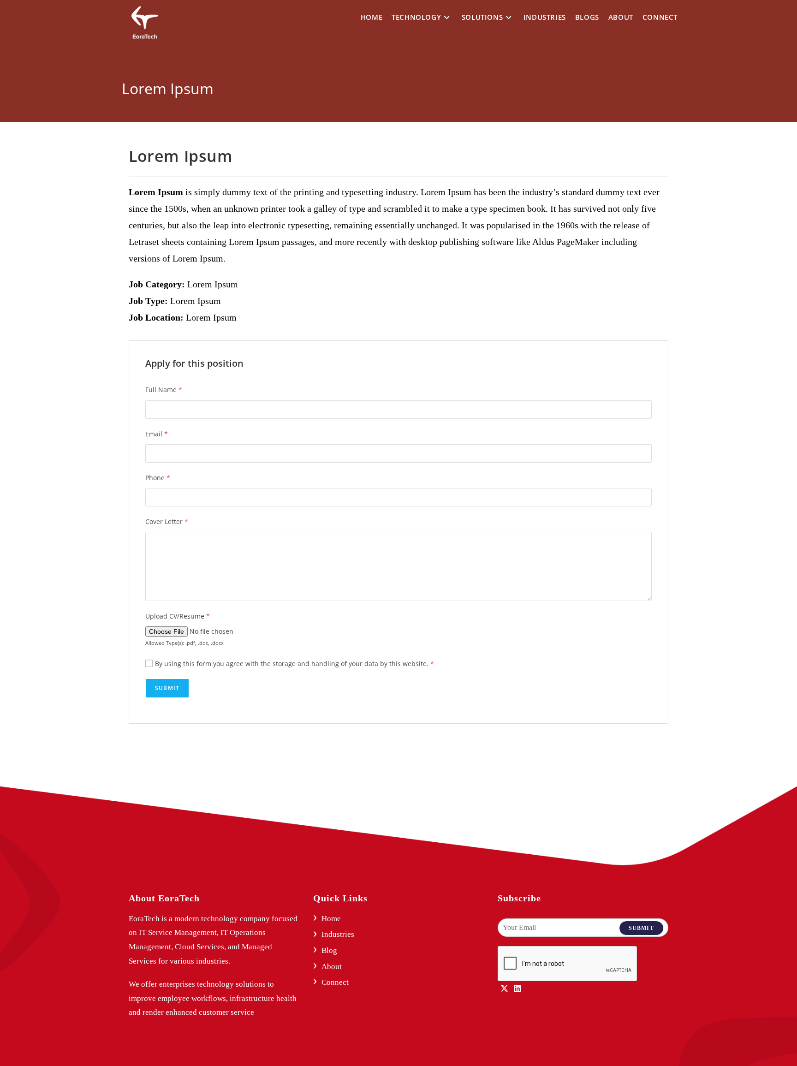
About (331, 966)
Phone (157, 477)
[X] (504, 989)
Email (156, 433)
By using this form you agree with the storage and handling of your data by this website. (294, 663)
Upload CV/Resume (177, 616)
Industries (337, 934)
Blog (329, 950)
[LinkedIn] (517, 989)
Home (331, 918)
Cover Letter (166, 521)
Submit (641, 928)
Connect (335, 982)
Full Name (163, 389)
